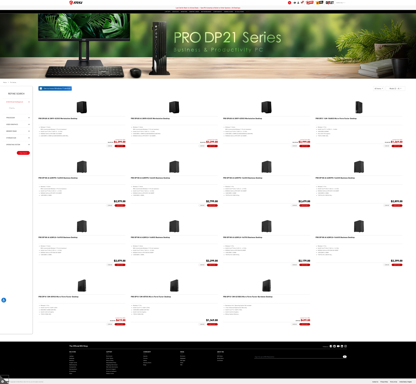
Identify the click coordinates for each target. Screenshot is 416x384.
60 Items (378, 88)
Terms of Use (393, 382)
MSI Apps (182, 360)
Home (5, 82)
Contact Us (375, 382)
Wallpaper (183, 358)
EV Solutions (72, 371)
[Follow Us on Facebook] (331, 346)
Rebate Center (110, 373)
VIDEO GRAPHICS (12, 124)
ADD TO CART (120, 146)
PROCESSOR (10, 118)
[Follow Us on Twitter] (334, 346)
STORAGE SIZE (11, 138)
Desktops (71, 358)
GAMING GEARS (228, 11)
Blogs (144, 365)
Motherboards (73, 365)
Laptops (71, 356)
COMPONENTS (217, 11)
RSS (181, 365)
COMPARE (110, 146)
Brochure (182, 356)
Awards (145, 356)
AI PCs (13, 108)
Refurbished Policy (111, 362)
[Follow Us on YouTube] (338, 346)
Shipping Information (111, 365)
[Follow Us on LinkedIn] (342, 346)
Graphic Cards (73, 362)
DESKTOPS (175, 11)
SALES (248, 11)
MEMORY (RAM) (11, 131)
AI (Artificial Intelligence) (14, 102)
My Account (109, 356)
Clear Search (23, 153)
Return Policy (109, 360)
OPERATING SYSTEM (13, 144)
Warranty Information (112, 367)
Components (72, 367)
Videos (145, 360)
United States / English (405, 382)
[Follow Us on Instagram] (345, 346)
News (181, 362)
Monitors (71, 360)
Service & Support (111, 369)
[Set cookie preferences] (4, 379)
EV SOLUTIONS (239, 11)
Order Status (109, 358)
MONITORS (184, 11)
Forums (145, 358)
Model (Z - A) (395, 88)
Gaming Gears (73, 369)
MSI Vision (220, 356)
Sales (70, 373)
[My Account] (298, 2)
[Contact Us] (294, 2)
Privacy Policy (384, 382)
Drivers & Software (111, 371)
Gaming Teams (147, 362)
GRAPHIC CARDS (194, 11)
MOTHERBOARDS (206, 11)
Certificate (220, 360)
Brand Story (220, 358)
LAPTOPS (167, 11)
